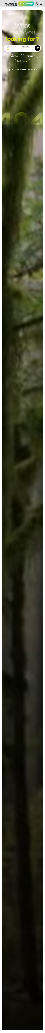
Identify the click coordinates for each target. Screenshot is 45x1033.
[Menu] (40, 3)
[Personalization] (37, 3)
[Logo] (11, 3)
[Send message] (37, 48)
